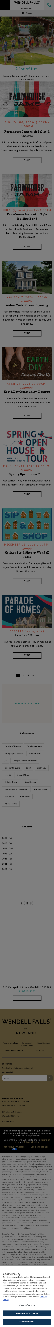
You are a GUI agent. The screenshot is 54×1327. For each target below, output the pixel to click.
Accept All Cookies (27, 1322)
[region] (27, 1296)
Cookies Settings (27, 1305)
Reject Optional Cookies (27, 1313)
